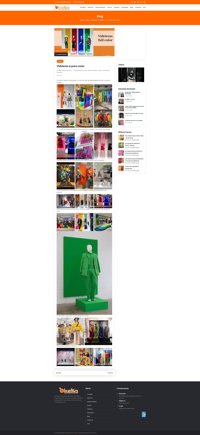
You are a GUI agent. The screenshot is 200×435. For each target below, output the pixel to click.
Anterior (58, 373)
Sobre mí (90, 7)
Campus (116, 7)
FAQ (144, 7)
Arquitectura (79, 70)
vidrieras (59, 72)
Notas (60, 61)
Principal (83, 7)
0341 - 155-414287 (79, 2)
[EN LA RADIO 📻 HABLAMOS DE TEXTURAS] (131, 74)
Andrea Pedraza (62, 54)
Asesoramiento (100, 7)
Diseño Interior (92, 70)
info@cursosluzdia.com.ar (63, 2)
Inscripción (124, 7)
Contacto (138, 7)
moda (100, 70)
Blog (131, 7)
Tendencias (106, 70)
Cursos (109, 7)
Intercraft (75, 433)
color (85, 70)
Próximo (110, 373)
